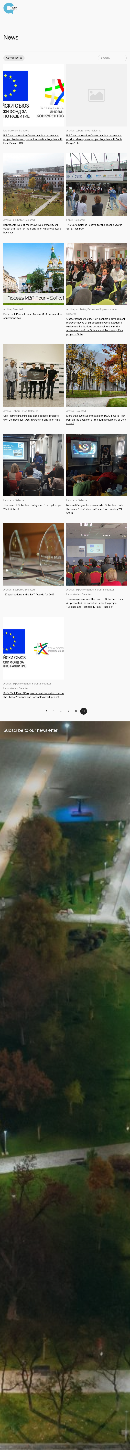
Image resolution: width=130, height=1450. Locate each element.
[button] (120, 8)
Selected (24, 131)
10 (76, 711)
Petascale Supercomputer (102, 310)
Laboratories (10, 131)
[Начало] (11, 8)
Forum (69, 220)
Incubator (18, 220)
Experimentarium (85, 590)
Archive (70, 131)
